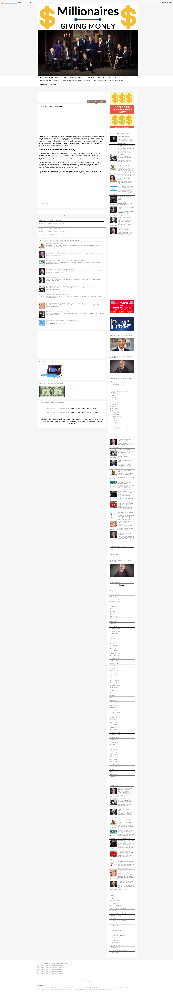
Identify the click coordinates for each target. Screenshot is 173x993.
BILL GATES (113, 918)
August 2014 (113, 742)
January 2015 (113, 729)
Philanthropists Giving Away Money (55, 277)
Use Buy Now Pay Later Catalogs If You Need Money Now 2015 (125, 187)
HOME (111, 898)
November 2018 (114, 631)
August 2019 (113, 609)
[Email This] (51, 204)
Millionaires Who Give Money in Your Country (58, 294)
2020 (113, 395)
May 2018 (112, 646)
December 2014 (114, 732)
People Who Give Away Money (51, 107)
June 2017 (112, 670)
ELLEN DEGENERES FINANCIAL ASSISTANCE (109, 81)
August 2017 (113, 665)
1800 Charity (43, 989)
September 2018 (114, 636)
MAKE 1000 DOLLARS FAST (117, 933)
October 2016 (113, 688)
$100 (38, 987)
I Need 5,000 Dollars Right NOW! (58, 408)
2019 (113, 398)
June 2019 (112, 613)
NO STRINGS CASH (115, 947)
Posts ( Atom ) (75, 216)
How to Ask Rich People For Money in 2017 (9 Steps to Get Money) (124, 198)
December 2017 (114, 658)
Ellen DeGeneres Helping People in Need (57, 311)
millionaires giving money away (51, 206)
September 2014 (114, 739)
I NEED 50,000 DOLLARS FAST (49, 81)
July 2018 (112, 641)
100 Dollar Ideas (73, 987)
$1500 (41, 987)
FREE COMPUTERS (115, 910)
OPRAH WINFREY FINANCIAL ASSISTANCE (76, 81)
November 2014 (114, 734)
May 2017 (112, 673)
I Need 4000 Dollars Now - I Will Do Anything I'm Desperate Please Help (65, 303)
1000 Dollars (108, 987)
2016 (113, 404)
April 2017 (112, 675)
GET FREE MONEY (115, 901)
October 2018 (113, 633)
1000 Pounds (123, 987)
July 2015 (112, 720)
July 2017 (112, 668)
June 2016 (112, 697)
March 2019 (113, 621)
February (115, 425)
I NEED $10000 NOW (115, 943)
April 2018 (112, 648)
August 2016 (113, 692)
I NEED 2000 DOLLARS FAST (95, 77)
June (114, 420)
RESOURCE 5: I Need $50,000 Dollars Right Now (52, 234)
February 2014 (113, 757)
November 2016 (114, 685)
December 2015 (114, 712)
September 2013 (114, 766)
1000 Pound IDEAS (115, 987)
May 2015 (112, 722)
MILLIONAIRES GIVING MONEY (50, 77)
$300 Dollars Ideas (47, 987)
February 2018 (113, 653)
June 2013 (112, 771)
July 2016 (112, 695)
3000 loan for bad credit (67, 989)
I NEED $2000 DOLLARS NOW (117, 935)
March (114, 422)
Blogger (90, 981)
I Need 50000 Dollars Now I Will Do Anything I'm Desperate (61, 286)
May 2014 (112, 749)
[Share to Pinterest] (60, 204)
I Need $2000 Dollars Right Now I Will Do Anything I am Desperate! (125, 502)
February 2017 (113, 678)
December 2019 (114, 599)
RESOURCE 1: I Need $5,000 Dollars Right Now (51, 223)
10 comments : (45, 203)
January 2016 (113, 710)
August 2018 (113, 638)
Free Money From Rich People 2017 (55, 243)
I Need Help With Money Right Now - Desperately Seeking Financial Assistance (67, 260)
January (115, 427)
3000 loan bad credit (57, 989)
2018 (113, 400)
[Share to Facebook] (58, 204)
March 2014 (113, 754)
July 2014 (112, 744)
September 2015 (114, 717)
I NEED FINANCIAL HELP (116, 930)
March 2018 (113, 650)
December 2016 (114, 683)
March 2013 (113, 774)
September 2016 (114, 690)
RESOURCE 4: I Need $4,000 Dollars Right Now (51, 231)
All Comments (115, 384)
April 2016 (112, 702)
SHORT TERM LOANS (115, 945)
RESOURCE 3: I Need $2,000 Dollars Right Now (51, 228)
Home (74, 211)
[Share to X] (55, 204)
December (115, 412)
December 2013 (114, 762)
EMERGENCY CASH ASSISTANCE (118, 950)
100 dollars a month (81, 987)
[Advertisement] (72, 96)
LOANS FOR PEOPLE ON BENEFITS (119, 913)
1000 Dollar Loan (101, 987)
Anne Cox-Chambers (107, 989)
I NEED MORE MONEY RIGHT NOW (119, 928)
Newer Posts (41, 211)
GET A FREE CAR (114, 925)
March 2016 (113, 705)
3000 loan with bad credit (78, 989)
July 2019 (112, 611)
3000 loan (51, 989)
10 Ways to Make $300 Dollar (62, 987)
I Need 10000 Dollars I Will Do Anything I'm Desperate (60, 269)
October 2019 (113, 604)
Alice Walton (100, 989)
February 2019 (113, 623)
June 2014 (112, 747)
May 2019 (112, 616)
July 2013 (112, 769)
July (114, 418)
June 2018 (112, 643)
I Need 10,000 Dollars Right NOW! (57, 412)
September (116, 416)
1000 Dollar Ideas (91, 987)
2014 (113, 408)
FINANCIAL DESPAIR (115, 906)
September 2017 (114, 663)
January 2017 (113, 680)
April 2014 (112, 752)
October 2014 (113, 737)
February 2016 (113, 707)
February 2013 (113, 776)
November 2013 (114, 764)
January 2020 (113, 596)
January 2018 (113, 655)
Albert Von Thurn (94, 989)
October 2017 (113, 660)
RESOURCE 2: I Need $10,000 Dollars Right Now (52, 226)
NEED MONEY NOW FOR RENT (118, 923)
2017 (113, 402)
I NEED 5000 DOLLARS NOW (73, 77)
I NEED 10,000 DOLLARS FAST (117, 77)
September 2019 (114, 606)
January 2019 (113, 626)
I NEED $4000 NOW (115, 940)
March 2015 (113, 725)
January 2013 (113, 779)
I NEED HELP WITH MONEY (48, 84)
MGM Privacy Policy (115, 952)
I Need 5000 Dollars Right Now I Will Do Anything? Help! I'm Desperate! (65, 252)
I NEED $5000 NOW (115, 938)
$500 (53, 987)
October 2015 (113, 715)
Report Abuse (114, 554)
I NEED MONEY (114, 903)
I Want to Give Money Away (124, 136)
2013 (113, 410)
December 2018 (114, 628)
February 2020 (113, 594)
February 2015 (113, 727)
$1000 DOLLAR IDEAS (115, 915)
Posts (113, 382)
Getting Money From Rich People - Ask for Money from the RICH (125, 492)
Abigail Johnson (86, 989)
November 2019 (114, 601)
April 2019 (112, 618)
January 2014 (113, 759)
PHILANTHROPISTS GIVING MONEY (119, 908)
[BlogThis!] (53, 204)
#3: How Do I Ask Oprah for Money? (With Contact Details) (61, 320)
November (115, 414)
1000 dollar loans (129, 987)
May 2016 (112, 700)
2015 (113, 406)
